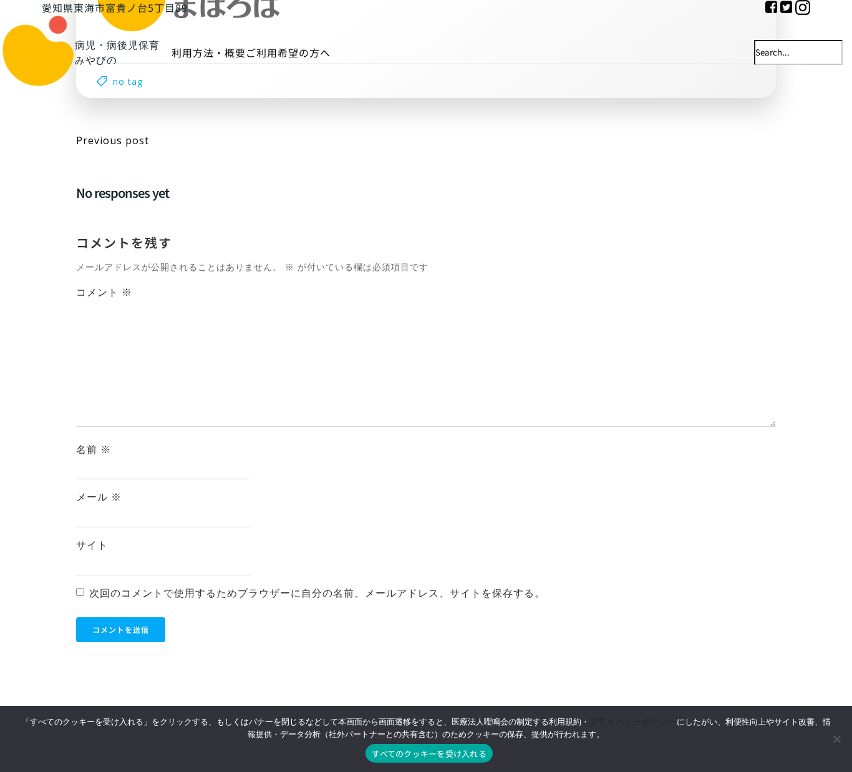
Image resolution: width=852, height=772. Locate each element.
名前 (93, 449)
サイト (92, 545)
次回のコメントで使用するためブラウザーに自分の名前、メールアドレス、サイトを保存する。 (317, 593)
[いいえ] (836, 739)
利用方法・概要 (209, 52)
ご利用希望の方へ (288, 52)
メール (99, 497)
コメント (104, 292)
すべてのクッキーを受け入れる (429, 754)
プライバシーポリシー (633, 721)
